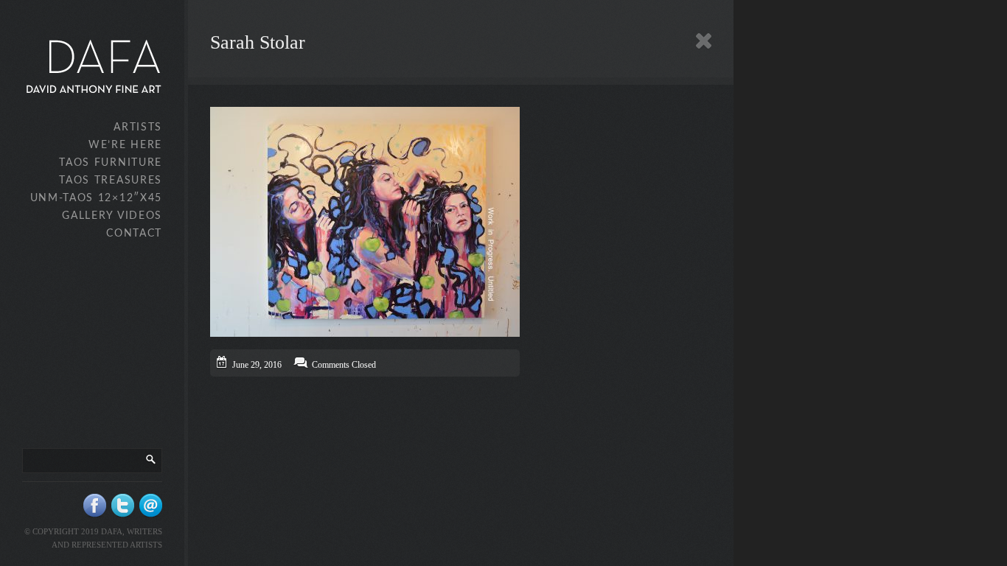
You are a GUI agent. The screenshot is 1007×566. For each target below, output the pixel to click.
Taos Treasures (110, 180)
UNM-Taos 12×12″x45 (96, 198)
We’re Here (125, 145)
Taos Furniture (110, 163)
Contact (134, 233)
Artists (138, 127)
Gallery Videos (112, 216)
